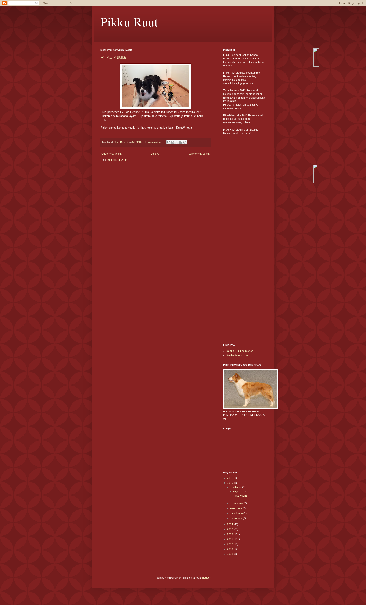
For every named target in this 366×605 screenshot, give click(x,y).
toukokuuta (236, 513)
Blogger (205, 577)
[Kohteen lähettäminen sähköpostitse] (168, 142)
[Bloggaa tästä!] (173, 142)
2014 (230, 524)
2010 (230, 544)
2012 (230, 534)
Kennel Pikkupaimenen (239, 350)
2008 (230, 554)
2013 (230, 529)
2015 (230, 482)
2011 (230, 539)
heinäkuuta (237, 503)
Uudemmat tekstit (111, 153)
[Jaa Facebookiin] (181, 142)
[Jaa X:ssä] (177, 142)
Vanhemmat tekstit (199, 153)
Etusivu (155, 153)
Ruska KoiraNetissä (237, 355)
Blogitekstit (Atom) (117, 159)
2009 (230, 549)
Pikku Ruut (129, 21)
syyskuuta (236, 487)
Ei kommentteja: (153, 142)
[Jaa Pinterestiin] (185, 142)
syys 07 (238, 491)
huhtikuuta (236, 518)
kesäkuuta (236, 508)
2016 (230, 478)
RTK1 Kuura (113, 57)
